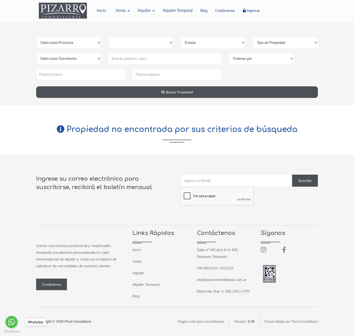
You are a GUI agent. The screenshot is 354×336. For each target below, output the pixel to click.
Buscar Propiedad (179, 92)
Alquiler (138, 273)
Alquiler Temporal (178, 10)
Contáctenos (225, 10)
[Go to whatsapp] (12, 322)
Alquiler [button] (145, 10)
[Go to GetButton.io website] (11, 331)
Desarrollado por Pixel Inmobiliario (291, 321)
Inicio (101, 10)
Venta (136, 261)
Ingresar (253, 10)
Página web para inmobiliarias (200, 321)
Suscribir (305, 181)
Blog (203, 10)
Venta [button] (121, 10)
